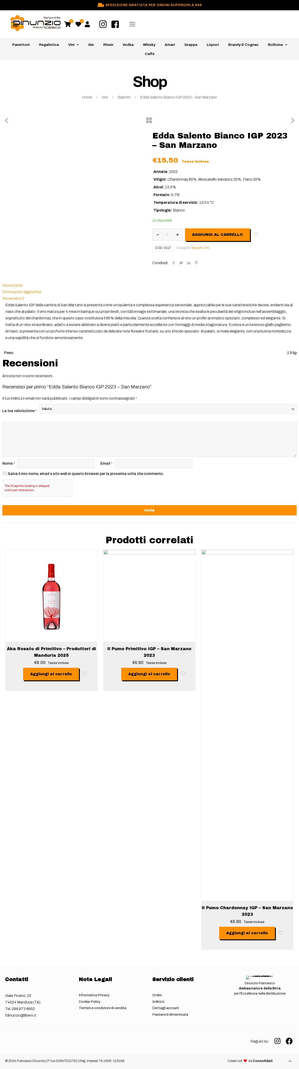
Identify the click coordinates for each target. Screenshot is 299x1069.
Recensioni (13, 298)
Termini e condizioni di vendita (102, 1008)
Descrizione (12, 285)
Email (106, 463)
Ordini (157, 995)
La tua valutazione (19, 411)
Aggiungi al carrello (217, 235)
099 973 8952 (23, 1009)
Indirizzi (158, 1001)
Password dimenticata (170, 1014)
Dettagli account (165, 1008)
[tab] (149, 285)
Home (87, 97)
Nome (8, 463)
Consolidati (263, 1061)
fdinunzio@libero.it (20, 1015)
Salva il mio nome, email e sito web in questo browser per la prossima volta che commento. (86, 474)
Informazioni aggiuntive (21, 292)
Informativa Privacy (94, 995)
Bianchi (124, 97)
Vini (105, 97)
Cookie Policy (89, 1001)
